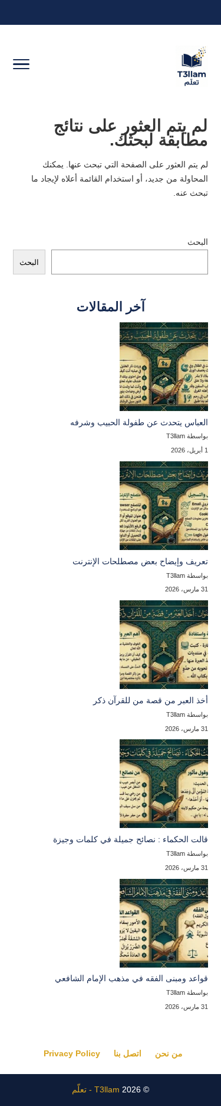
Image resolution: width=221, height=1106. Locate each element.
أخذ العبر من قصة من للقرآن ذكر (150, 700)
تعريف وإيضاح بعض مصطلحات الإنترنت (140, 561)
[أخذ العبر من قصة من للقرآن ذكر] (164, 647)
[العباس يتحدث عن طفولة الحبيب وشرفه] (164, 369)
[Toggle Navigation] (21, 66)
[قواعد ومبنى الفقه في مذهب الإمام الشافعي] (164, 925)
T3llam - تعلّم (96, 1089)
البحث (197, 242)
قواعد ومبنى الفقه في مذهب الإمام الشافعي (131, 978)
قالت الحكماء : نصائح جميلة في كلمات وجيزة (130, 839)
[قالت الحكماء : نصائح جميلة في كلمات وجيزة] (164, 786)
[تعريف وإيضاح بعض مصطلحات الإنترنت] (164, 508)
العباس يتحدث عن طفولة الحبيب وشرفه (139, 422)
